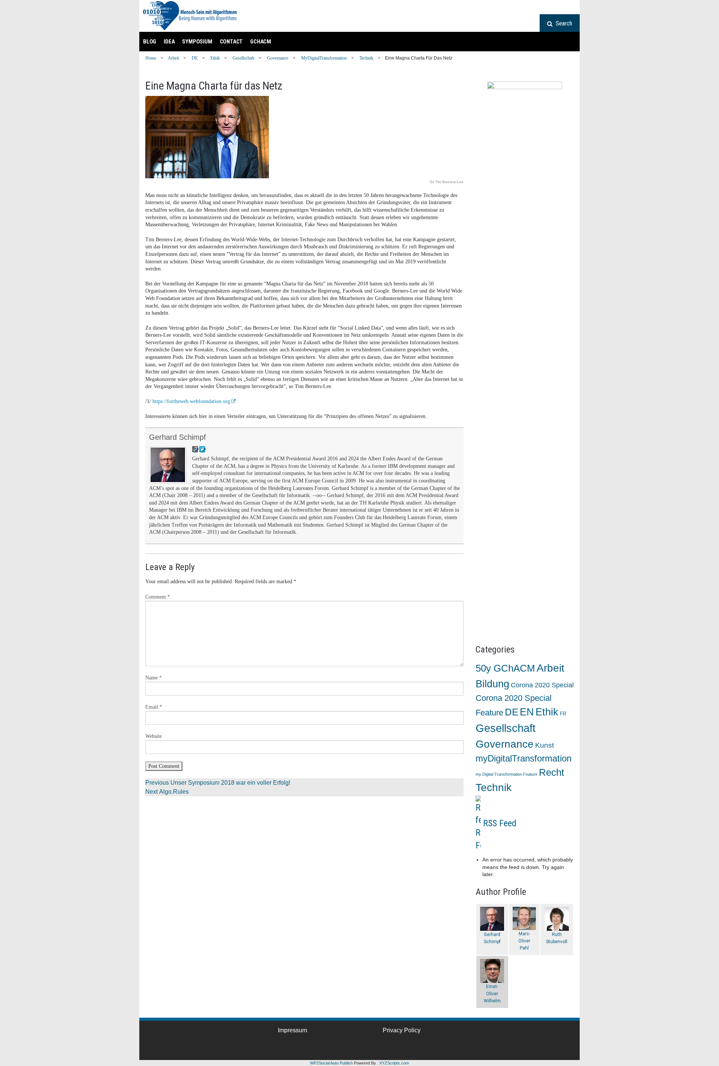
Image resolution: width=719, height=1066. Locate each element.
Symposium (197, 41)
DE (195, 58)
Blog (149, 41)
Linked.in (173, 1043)
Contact (231, 41)
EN (527, 712)
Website (153, 736)
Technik (366, 58)
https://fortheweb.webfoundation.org (191, 401)
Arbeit (173, 58)
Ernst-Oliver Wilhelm (492, 993)
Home (150, 58)
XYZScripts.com (394, 1063)
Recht (551, 772)
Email (153, 707)
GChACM (260, 41)
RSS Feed (499, 823)
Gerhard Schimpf (177, 437)
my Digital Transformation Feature (506, 774)
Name (153, 678)
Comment (157, 597)
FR (563, 714)
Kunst (544, 745)
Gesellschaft (243, 58)
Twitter (196, 1043)
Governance (277, 58)
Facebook (150, 1043)
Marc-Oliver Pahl (524, 941)
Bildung (492, 684)
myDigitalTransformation (324, 58)
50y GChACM (505, 668)
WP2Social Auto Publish (331, 1063)
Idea (169, 41)
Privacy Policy (402, 1030)
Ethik (215, 58)
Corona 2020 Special (542, 685)
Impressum (292, 1030)
